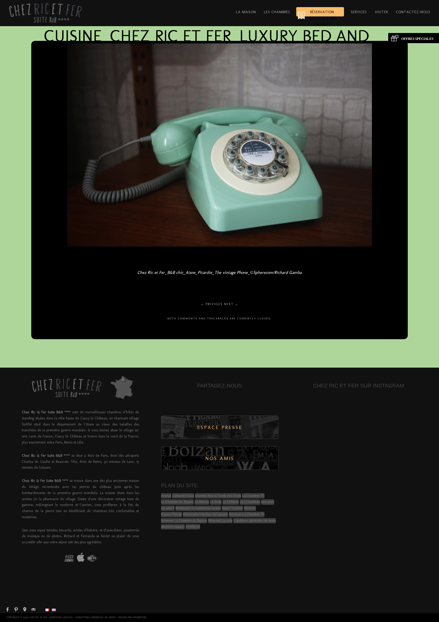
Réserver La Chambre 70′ (246, 514)
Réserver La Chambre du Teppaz (184, 520)
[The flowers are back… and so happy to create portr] (343, 422)
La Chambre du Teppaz (177, 502)
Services (359, 12)
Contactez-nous (413, 12)
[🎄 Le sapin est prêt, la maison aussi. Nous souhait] (403, 440)
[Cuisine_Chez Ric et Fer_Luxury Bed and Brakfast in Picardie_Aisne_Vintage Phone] (219, 245)
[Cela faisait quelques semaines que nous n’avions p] (403, 422)
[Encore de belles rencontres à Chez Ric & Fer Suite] (403, 404)
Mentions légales (173, 527)
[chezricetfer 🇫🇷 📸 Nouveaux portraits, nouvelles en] (373, 457)
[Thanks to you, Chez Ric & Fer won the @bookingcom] (343, 440)
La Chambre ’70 (253, 496)
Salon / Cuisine (232, 508)
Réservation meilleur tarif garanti (322, 14)
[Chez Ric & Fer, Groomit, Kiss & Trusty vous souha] (373, 440)
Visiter (381, 12)
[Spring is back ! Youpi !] (373, 422)
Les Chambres (277, 12)
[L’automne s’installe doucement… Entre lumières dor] (313, 457)
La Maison (246, 12)
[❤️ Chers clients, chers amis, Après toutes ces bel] (313, 404)
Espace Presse (171, 514)
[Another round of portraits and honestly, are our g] (343, 457)
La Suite (216, 502)
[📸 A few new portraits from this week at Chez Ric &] (343, 404)
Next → (231, 304)
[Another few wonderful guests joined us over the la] (373, 404)
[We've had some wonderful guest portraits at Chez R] (313, 422)
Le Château (231, 502)
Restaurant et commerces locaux (198, 508)
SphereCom (139, 617)
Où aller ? (168, 508)
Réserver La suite (220, 520)
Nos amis (267, 502)
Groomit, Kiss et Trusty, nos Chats (218, 496)
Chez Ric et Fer (38, 617)
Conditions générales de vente (254, 520)
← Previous (212, 304)
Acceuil (166, 496)
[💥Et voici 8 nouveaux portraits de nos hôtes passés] (403, 457)
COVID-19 (193, 527)
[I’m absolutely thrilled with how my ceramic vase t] (313, 440)
